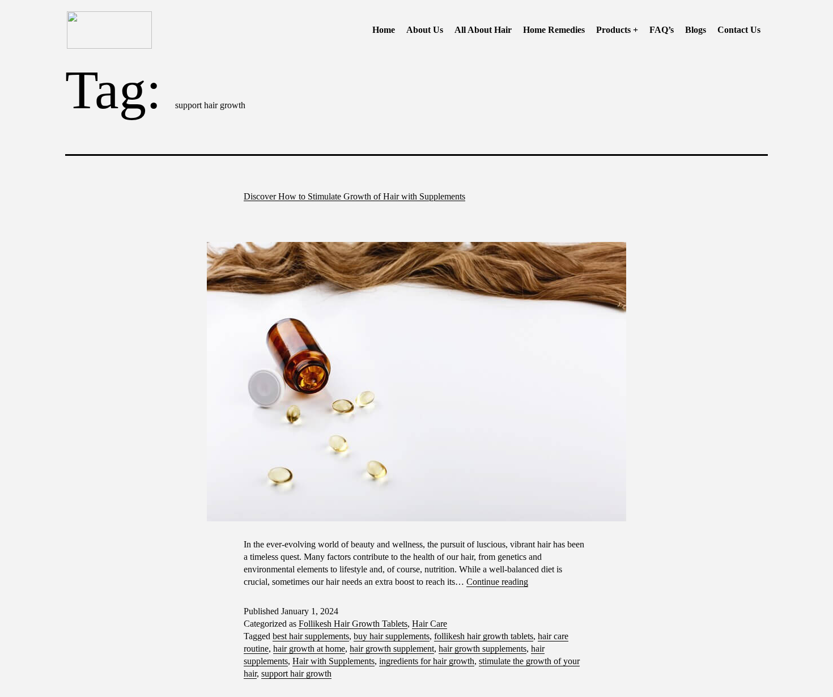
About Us (424, 30)
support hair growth (296, 673)
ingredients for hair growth (426, 661)
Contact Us (738, 30)
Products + (617, 30)
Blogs (695, 30)
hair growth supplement (392, 648)
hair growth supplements (482, 648)
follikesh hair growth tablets (483, 636)
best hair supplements (311, 636)
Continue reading (497, 581)
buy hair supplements (392, 636)
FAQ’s (661, 30)
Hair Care (429, 623)
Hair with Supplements (333, 661)
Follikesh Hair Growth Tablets (353, 623)
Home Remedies (554, 30)
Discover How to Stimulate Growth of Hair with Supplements (354, 196)
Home (383, 30)
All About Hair (483, 30)
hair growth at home (309, 648)
